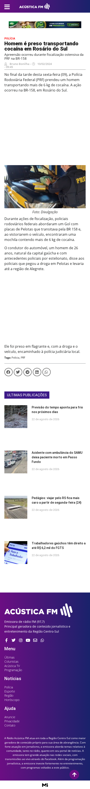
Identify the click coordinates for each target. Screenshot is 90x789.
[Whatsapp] (42, 640)
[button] (8, 372)
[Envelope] (35, 640)
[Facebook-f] (6, 640)
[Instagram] (21, 640)
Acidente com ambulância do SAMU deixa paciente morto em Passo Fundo (57, 457)
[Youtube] (28, 640)
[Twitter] (14, 640)
